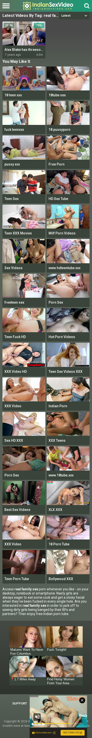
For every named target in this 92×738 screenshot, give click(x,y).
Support (19, 703)
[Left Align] (7, 6)
